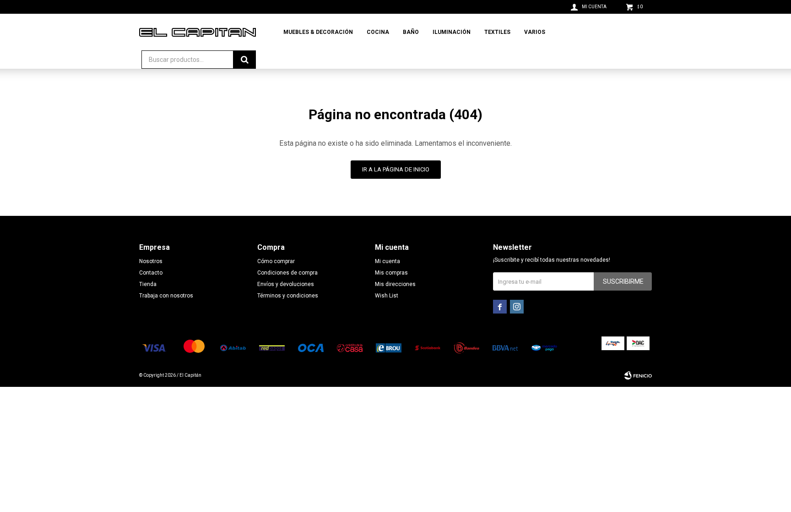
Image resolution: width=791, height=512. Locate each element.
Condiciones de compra (287, 273)
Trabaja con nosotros (166, 295)
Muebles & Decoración (318, 32)
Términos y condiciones (287, 295)
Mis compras (391, 273)
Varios (534, 32)
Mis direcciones (395, 284)
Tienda (148, 284)
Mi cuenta (387, 261)
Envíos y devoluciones (285, 284)
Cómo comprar (276, 261)
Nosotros (151, 261)
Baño (411, 32)
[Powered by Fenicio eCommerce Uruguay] (638, 375)
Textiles (497, 32)
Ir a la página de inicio (395, 169)
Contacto (151, 273)
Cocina (378, 32)
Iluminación (452, 32)
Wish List (386, 295)
